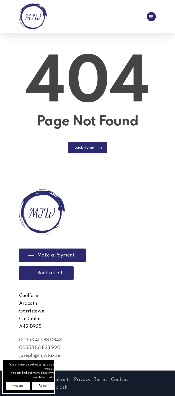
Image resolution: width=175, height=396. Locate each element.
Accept (18, 385)
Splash (60, 387)
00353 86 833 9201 (40, 348)
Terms (100, 380)
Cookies (119, 380)
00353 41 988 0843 (40, 340)
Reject (43, 385)
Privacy (82, 380)
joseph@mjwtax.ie (39, 355)
